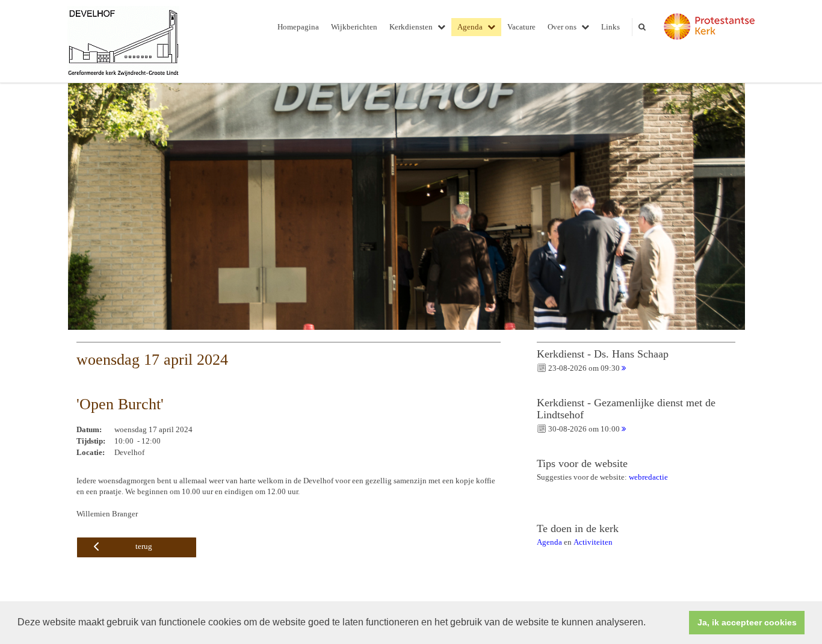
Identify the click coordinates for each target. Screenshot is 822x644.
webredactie (648, 476)
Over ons (562, 26)
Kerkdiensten (411, 26)
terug (143, 546)
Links (610, 26)
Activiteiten (593, 541)
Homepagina (298, 26)
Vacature (521, 26)
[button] (650, 623)
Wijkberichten (354, 26)
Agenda (470, 26)
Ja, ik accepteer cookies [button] (747, 622)
